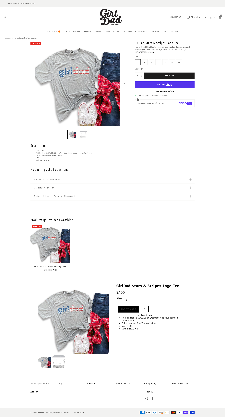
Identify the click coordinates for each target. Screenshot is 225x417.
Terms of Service (123, 383)
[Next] (96, 319)
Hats (130, 31)
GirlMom (97, 31)
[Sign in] (212, 17)
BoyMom (77, 31)
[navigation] (72, 134)
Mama (116, 31)
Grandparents (141, 31)
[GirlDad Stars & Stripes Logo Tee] (50, 243)
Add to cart (169, 76)
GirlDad (67, 31)
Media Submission (180, 383)
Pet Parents (155, 31)
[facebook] (152, 398)
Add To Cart (128, 309)
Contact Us (91, 383)
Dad (123, 31)
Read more (149, 52)
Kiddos (107, 31)
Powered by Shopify (61, 412)
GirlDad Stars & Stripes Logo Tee (50, 266)
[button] (142, 73)
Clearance (174, 31)
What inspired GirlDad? (40, 383)
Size (136, 57)
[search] (5, 17)
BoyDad (87, 31)
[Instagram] (146, 398)
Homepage (7, 38)
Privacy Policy (150, 383)
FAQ (60, 383)
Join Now (34, 392)
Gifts (165, 31)
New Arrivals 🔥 (54, 31)
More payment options (165, 91)
